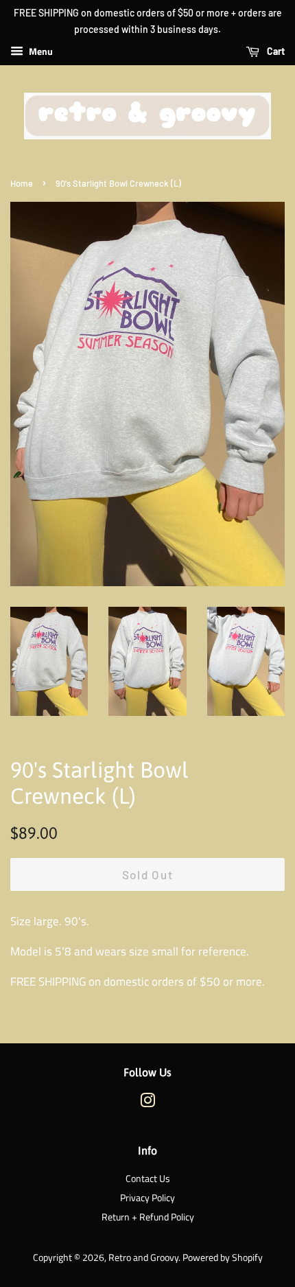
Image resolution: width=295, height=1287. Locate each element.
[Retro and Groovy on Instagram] (147, 1103)
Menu (40, 51)
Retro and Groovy (143, 1257)
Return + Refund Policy (148, 1217)
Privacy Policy (147, 1197)
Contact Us (148, 1178)
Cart (275, 51)
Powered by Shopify (222, 1257)
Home (21, 183)
